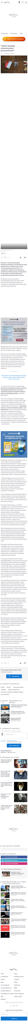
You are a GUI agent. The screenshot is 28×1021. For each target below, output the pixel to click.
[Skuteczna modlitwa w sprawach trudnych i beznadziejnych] (20, 763)
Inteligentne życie (19, 976)
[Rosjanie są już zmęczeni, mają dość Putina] (6, 874)
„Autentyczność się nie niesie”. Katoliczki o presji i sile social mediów (6, 807)
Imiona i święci (18, 996)
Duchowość (17, 985)
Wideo (15, 982)
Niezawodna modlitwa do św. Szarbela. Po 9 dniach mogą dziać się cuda (6, 784)
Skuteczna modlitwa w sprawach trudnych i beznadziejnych (6, 761)
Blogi (2, 982)
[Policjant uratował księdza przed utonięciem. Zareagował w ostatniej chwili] (5, 707)
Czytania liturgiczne (6, 988)
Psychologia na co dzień (7, 993)
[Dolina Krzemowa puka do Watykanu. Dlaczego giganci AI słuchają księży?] (5, 908)
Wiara (21, 33)
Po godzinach (4, 976)
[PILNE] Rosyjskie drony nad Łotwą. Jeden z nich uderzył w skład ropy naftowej (18, 927)
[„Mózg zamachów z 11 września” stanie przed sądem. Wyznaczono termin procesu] (5, 714)
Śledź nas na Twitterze (10, 860)
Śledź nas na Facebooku (11, 857)
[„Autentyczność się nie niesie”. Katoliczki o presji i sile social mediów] (20, 809)
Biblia (15, 988)
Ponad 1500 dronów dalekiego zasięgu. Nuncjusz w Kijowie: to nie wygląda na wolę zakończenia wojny (19, 921)
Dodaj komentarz (14, 745)
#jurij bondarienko (13, 690)
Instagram (17, 1005)
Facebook (11, 1005)
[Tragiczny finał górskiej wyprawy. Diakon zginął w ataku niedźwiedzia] (5, 888)
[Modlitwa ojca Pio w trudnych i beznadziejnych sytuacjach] (20, 797)
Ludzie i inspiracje (19, 993)
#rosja (2, 687)
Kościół (12, 908)
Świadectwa (17, 990)
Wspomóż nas (15, 676)
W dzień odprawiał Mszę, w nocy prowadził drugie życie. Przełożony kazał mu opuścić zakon (5, 774)
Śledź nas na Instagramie (11, 863)
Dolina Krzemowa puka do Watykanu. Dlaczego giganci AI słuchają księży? (19, 907)
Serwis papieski (5, 985)
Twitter (14, 1005)
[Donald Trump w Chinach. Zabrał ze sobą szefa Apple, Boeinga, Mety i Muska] (5, 902)
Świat (2, 53)
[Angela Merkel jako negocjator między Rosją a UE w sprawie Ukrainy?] (5, 895)
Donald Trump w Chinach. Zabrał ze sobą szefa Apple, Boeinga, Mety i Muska (18, 901)
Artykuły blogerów (6, 990)
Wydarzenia (4, 33)
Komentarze (13, 33)
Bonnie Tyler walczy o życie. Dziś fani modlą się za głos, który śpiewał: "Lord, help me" (18, 934)
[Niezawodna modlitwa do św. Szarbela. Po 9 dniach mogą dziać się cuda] (20, 786)
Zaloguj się (3, 740)
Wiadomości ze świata (9, 53)
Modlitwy (3, 999)
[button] (19, 2)
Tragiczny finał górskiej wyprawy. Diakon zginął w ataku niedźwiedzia (19, 887)
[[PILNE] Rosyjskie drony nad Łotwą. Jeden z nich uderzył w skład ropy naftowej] (5, 928)
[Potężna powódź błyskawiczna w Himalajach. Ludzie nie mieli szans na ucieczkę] (5, 720)
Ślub (2, 996)
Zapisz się (14, 1018)
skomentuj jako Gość (12, 740)
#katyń (9, 687)
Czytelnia (16, 979)
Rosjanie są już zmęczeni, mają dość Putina (17, 873)
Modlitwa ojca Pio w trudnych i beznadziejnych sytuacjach (6, 796)
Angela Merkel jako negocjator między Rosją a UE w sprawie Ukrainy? (19, 894)
